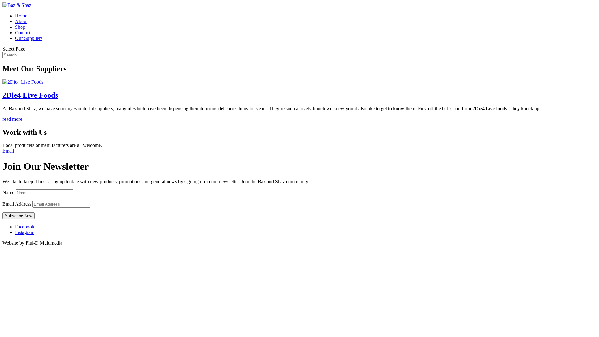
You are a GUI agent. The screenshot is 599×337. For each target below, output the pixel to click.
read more (12, 119)
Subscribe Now (18, 215)
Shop (20, 27)
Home (21, 15)
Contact (22, 32)
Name (8, 192)
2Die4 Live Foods (30, 95)
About (21, 21)
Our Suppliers (28, 38)
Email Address (16, 204)
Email (8, 151)
